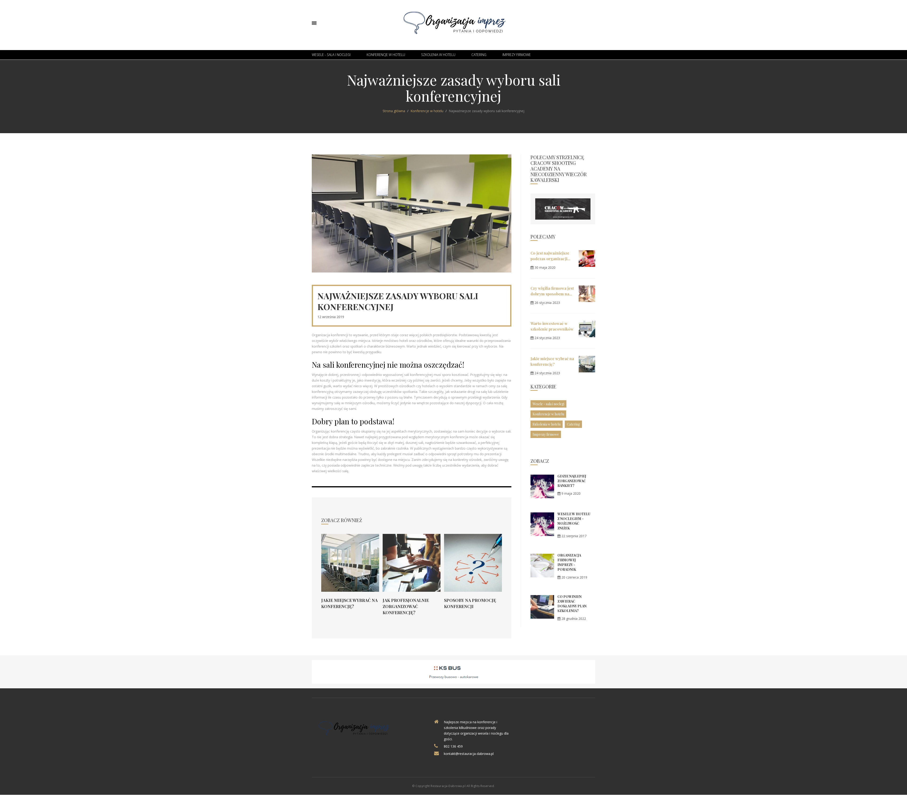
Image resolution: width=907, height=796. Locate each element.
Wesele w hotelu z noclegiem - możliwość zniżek (573, 521)
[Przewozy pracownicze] (453, 671)
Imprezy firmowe (516, 54)
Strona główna (394, 111)
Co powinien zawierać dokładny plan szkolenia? (571, 603)
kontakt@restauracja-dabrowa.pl (469, 753)
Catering (478, 54)
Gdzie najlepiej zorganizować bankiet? (571, 481)
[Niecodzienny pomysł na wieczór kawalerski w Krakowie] (562, 208)
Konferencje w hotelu (386, 54)
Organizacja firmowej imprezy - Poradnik (569, 562)
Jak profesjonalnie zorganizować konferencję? (406, 606)
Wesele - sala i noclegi (331, 54)
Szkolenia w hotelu (438, 54)
